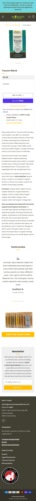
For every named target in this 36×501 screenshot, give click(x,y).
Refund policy (7, 463)
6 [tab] (22, 301)
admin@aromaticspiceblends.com (15, 404)
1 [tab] (13, 301)
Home (7, 25)
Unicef (4, 442)
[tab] (16, 63)
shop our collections (18, 334)
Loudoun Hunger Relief (10, 439)
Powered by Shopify (18, 496)
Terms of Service (8, 460)
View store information (14, 123)
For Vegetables (15, 25)
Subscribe (17, 387)
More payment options (18, 106)
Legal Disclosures (8, 457)
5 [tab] (20, 301)
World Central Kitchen (10, 445)
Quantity (6, 84)
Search (4, 454)
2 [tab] (15, 301)
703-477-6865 (7, 407)
